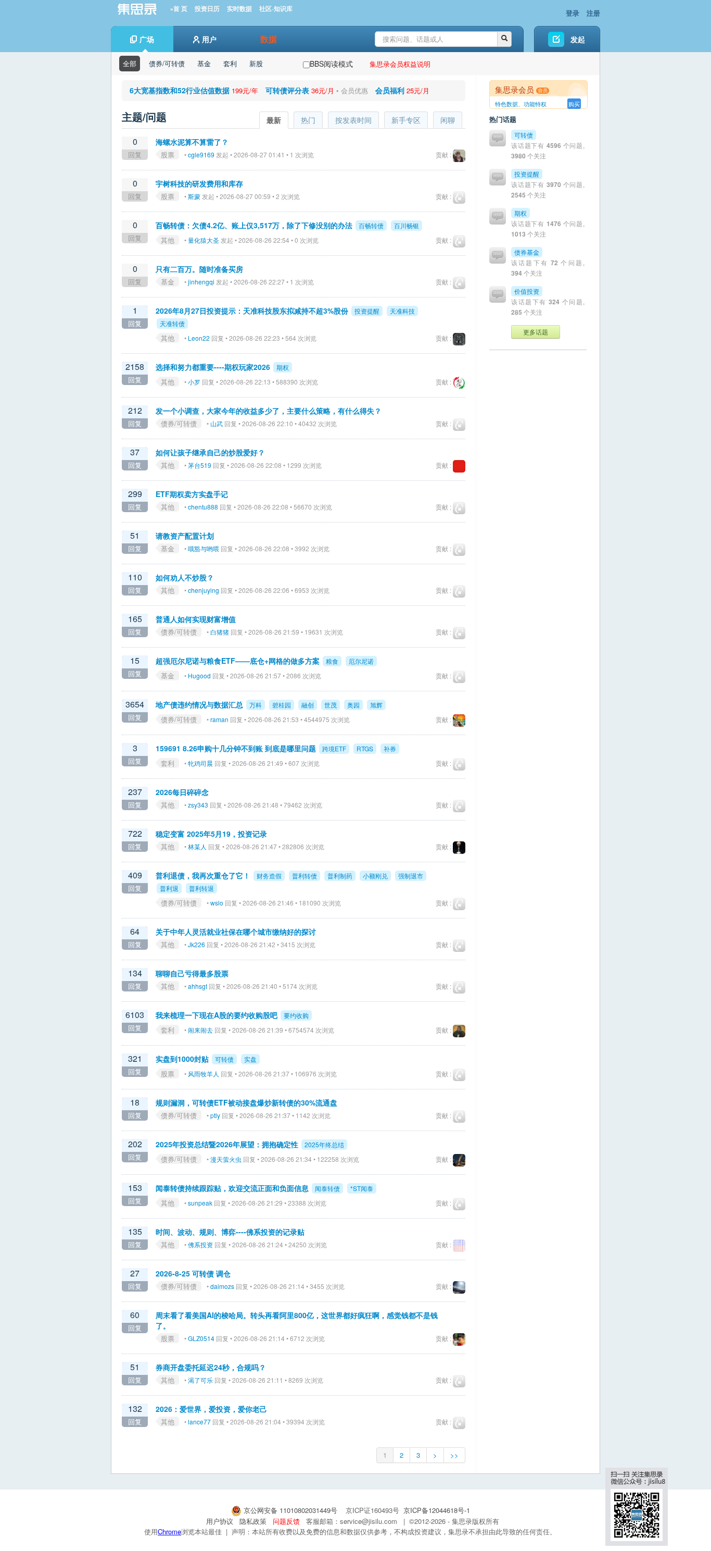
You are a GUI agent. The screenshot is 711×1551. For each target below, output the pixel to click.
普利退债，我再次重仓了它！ (203, 875)
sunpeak (200, 1202)
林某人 (197, 846)
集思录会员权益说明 (400, 64)
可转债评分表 (287, 90)
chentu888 (203, 506)
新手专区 (406, 120)
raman (219, 719)
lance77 (199, 1421)
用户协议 (219, 1521)
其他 (167, 240)
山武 (216, 423)
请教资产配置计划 (185, 535)
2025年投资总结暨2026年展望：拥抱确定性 (227, 1144)
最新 (273, 120)
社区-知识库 (276, 9)
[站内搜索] (504, 39)
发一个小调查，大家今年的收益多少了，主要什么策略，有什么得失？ (269, 410)
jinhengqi (201, 281)
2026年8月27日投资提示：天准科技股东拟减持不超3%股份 (252, 310)
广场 (146, 39)
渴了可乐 (200, 1379)
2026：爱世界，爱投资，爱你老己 (211, 1409)
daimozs (222, 1286)
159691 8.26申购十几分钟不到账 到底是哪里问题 (237, 748)
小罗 (194, 381)
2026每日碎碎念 (182, 792)
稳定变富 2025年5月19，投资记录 (211, 833)
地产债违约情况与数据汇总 (199, 704)
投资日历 (207, 9)
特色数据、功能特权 (521, 104)
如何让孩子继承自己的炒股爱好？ (210, 452)
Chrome (169, 1531)
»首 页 (178, 9)
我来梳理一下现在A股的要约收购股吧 (216, 1015)
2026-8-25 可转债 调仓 (193, 1273)
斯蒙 (194, 196)
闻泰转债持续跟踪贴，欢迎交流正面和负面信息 (232, 1188)
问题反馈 (286, 1521)
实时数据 (239, 9)
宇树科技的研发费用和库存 (199, 183)
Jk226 (196, 944)
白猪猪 (219, 631)
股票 (167, 154)
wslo (216, 902)
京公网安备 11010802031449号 (290, 1510)
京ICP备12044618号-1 (436, 1510)
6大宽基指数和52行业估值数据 (180, 90)
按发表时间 (353, 120)
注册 (593, 13)
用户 (209, 39)
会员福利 (389, 90)
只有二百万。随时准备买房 (199, 269)
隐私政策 (252, 1521)
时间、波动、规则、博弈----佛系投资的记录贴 (230, 1231)
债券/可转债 (167, 63)
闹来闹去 (200, 1029)
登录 (572, 13)
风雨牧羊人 (203, 1073)
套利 (230, 63)
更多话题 (535, 331)
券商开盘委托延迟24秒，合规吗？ (211, 1367)
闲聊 (447, 120)
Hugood (199, 675)
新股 (256, 63)
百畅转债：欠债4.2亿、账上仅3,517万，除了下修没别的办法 (254, 225)
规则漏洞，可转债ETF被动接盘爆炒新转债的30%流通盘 (246, 1102)
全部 (129, 63)
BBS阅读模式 (331, 63)
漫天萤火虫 (226, 1159)
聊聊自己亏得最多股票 (192, 973)
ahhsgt (197, 986)
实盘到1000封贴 (182, 1058)
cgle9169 (201, 154)
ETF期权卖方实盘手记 (192, 494)
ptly (215, 1115)
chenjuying (203, 590)
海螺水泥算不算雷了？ (192, 142)
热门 (308, 120)
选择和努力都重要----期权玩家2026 (213, 367)
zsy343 (198, 804)
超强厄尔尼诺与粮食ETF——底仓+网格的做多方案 (238, 660)
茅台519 (199, 465)
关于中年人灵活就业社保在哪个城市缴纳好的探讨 (236, 931)
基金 (204, 63)
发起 (577, 39)
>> (454, 1455)
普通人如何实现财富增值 (196, 619)
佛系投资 (200, 1244)
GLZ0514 (201, 1338)
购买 (574, 104)
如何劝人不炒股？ (185, 577)
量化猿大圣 (203, 239)
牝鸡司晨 (200, 763)
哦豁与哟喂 (203, 548)
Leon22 (199, 337)
